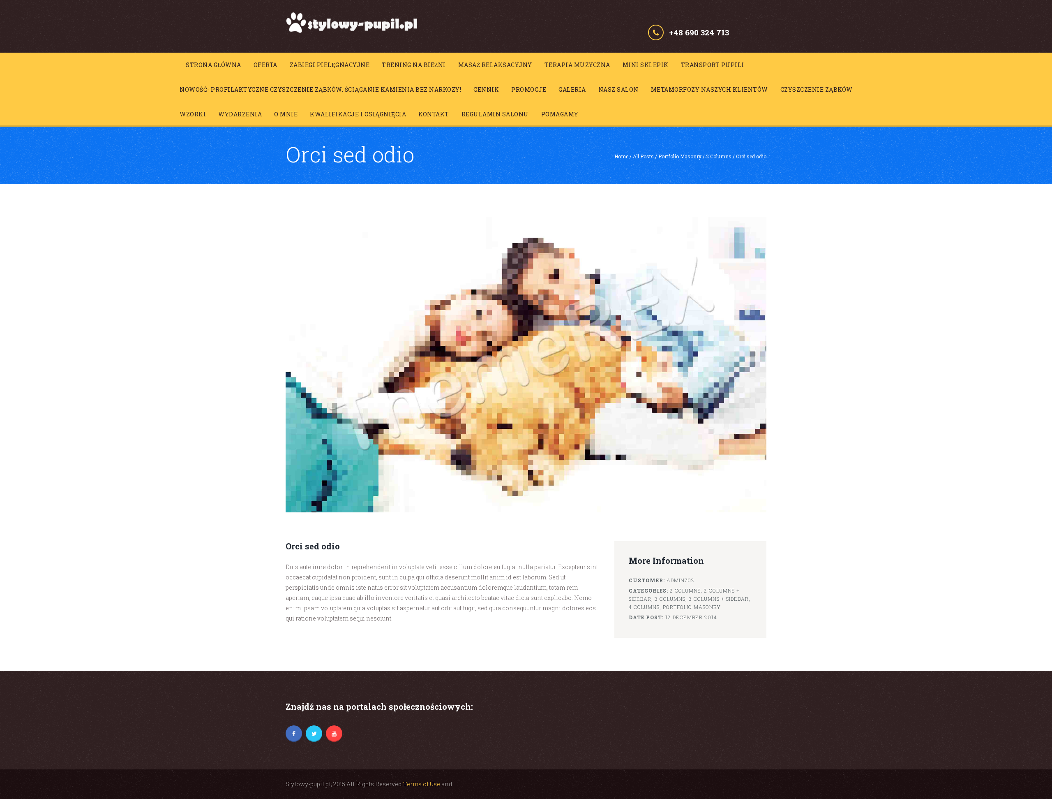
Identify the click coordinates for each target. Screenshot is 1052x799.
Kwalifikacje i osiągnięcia (358, 114)
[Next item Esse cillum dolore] (646, 365)
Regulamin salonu (495, 114)
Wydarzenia (240, 114)
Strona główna (213, 65)
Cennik (486, 89)
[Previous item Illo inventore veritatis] (406, 365)
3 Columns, (671, 598)
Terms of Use (421, 784)
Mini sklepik (646, 65)
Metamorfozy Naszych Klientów (709, 89)
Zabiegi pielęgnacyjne (330, 65)
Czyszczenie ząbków (816, 89)
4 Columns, (645, 607)
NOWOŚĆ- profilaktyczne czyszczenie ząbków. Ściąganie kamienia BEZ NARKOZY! (320, 89)
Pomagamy (560, 114)
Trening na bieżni (414, 65)
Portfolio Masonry (679, 156)
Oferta (265, 65)
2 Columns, (686, 590)
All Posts (643, 156)
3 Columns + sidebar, (719, 598)
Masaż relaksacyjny (495, 65)
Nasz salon (618, 89)
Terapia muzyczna (577, 65)
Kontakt (433, 114)
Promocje (528, 89)
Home (621, 156)
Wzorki (193, 114)
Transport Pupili (712, 65)
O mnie (286, 114)
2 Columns (718, 156)
